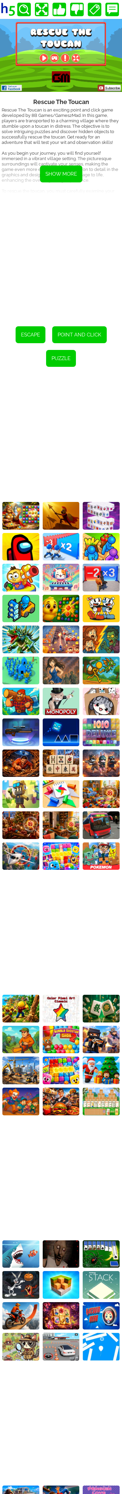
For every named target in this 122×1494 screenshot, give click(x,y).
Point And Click (79, 335)
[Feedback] (112, 9)
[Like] (59, 9)
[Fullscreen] (41, 9)
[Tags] (94, 9)
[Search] (24, 9)
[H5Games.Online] (8, 9)
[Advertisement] (61, 255)
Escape (30, 335)
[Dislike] (77, 9)
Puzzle (61, 358)
